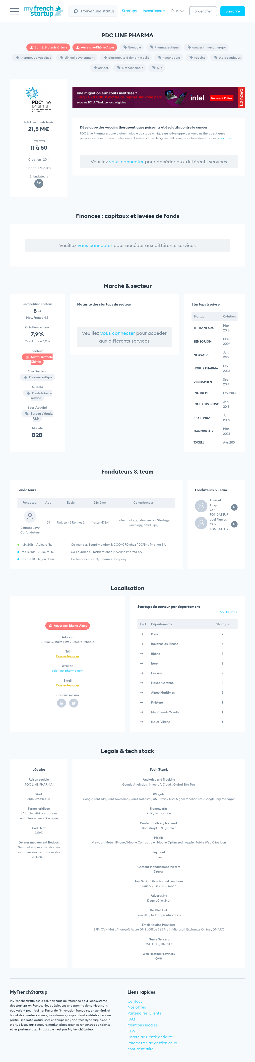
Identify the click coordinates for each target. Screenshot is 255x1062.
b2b (160, 68)
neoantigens (171, 57)
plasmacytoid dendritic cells (128, 57)
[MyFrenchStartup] (44, 14)
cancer (103, 68)
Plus (175, 10)
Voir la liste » (229, 612)
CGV (132, 1031)
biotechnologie (132, 68)
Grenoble (134, 47)
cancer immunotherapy (209, 47)
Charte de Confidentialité (150, 1037)
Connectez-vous (67, 656)
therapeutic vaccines (35, 57)
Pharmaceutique (167, 47)
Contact (135, 1001)
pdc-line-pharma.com (67, 670)
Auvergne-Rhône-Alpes (97, 47)
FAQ (131, 1019)
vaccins (199, 57)
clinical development (79, 57)
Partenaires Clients (144, 1013)
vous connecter (126, 162)
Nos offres (137, 1007)
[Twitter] (73, 703)
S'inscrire (233, 11)
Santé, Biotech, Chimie (51, 47)
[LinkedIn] (61, 703)
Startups (129, 10)
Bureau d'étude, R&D (41, 416)
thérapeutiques (230, 57)
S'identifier (203, 11)
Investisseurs (154, 10)
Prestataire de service (41, 395)
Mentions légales (143, 1025)
